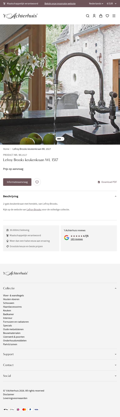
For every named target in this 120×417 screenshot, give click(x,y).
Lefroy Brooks (34, 209)
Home (6, 149)
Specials (7, 325)
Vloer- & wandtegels (13, 295)
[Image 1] (59, 138)
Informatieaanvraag (17, 182)
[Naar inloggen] (94, 16)
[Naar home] (20, 16)
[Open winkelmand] (101, 16)
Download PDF (109, 182)
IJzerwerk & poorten (14, 336)
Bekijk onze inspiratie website (60, 3)
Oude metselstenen (13, 329)
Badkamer (8, 314)
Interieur (7, 318)
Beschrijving (10, 196)
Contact (8, 365)
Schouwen (8, 303)
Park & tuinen (10, 344)
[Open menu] (114, 16)
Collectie (9, 288)
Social (7, 376)
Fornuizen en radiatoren (16, 321)
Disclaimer (8, 394)
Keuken (7, 310)
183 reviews (77, 239)
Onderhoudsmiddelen (15, 340)
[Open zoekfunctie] (88, 16)
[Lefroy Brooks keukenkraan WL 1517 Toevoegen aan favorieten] (37, 182)
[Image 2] (62, 138)
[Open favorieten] (107, 16)
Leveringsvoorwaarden (15, 398)
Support (8, 354)
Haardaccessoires (12, 306)
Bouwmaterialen (11, 333)
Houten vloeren (11, 299)
